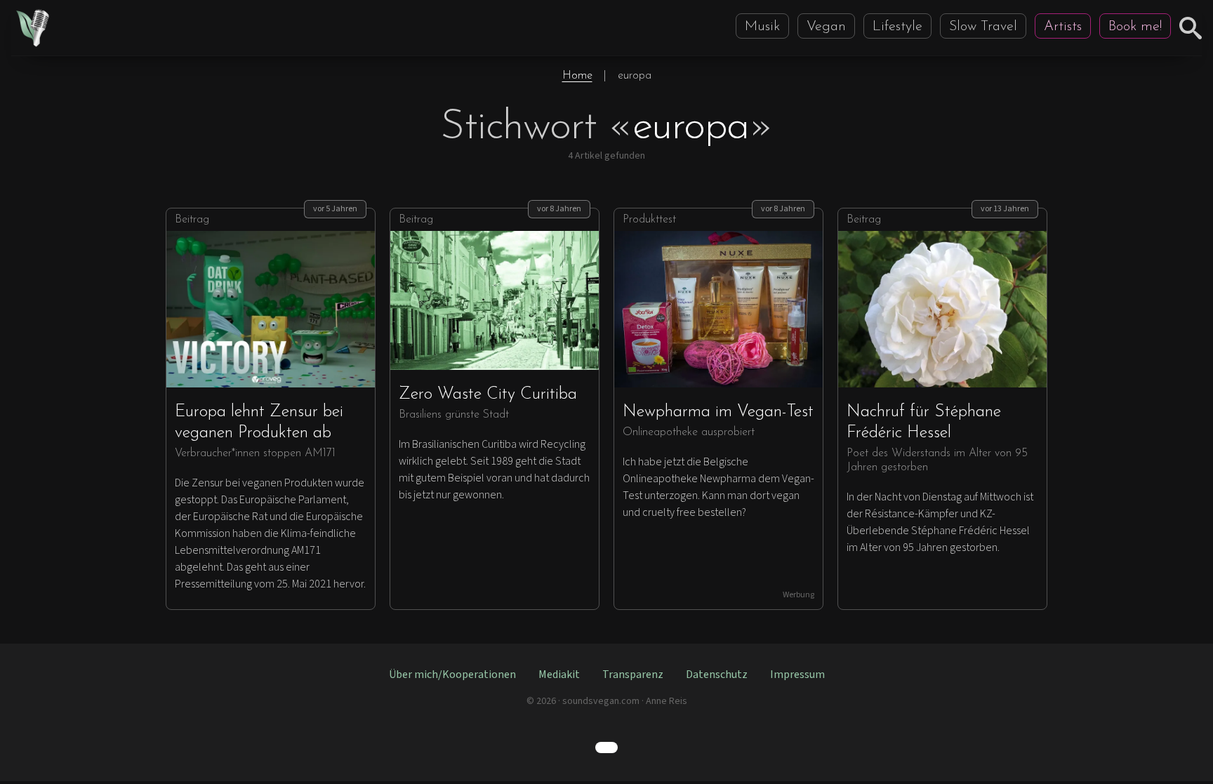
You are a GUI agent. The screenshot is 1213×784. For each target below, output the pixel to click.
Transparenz (632, 674)
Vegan (826, 27)
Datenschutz (717, 674)
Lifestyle (897, 27)
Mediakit (559, 674)
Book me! (1135, 27)
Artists (1063, 27)
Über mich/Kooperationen (452, 674)
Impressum (797, 674)
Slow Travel (983, 27)
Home (577, 75)
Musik (762, 27)
